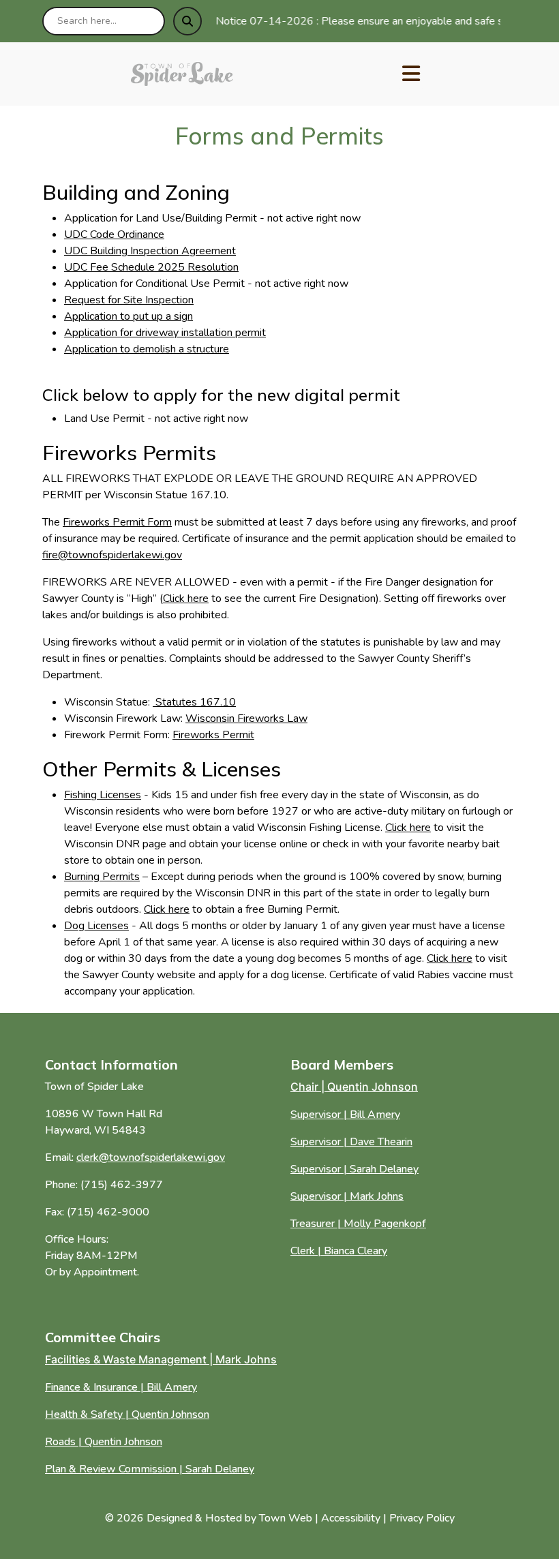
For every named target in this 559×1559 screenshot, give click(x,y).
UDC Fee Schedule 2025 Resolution (151, 267)
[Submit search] (187, 21)
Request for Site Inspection (129, 299)
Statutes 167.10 (194, 702)
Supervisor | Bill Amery (345, 1114)
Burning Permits (102, 876)
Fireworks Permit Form (117, 522)
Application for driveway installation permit (165, 332)
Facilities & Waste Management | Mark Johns (161, 1359)
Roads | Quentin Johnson (103, 1441)
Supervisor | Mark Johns (347, 1196)
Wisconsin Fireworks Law (246, 718)
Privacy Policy (422, 1518)
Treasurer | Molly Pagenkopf (358, 1223)
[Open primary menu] (411, 74)
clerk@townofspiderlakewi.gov (150, 1157)
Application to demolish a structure (146, 349)
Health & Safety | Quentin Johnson (127, 1414)
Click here (186, 598)
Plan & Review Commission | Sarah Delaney (149, 1469)
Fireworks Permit (213, 734)
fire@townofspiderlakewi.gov (112, 554)
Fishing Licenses (102, 794)
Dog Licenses (96, 925)
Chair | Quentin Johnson (354, 1086)
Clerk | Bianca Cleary (338, 1250)
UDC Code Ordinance (114, 234)
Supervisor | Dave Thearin (351, 1141)
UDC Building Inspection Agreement (150, 250)
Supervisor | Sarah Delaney (354, 1169)
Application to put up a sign (128, 316)
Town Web (285, 1518)
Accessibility (350, 1518)
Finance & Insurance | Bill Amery (121, 1387)
